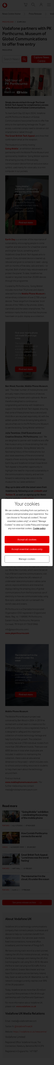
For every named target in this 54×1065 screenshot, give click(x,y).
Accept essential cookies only (27, 549)
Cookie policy (39, 528)
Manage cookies (27, 559)
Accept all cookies (27, 539)
